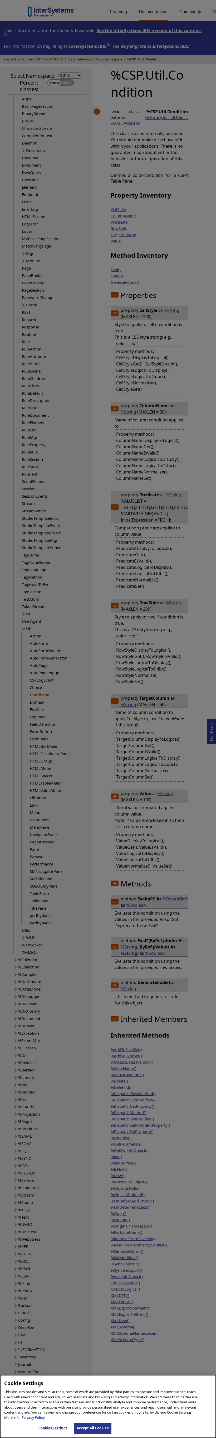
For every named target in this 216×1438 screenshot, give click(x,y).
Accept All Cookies (92, 1428)
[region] (108, 1406)
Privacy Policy (33, 1417)
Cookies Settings (52, 1428)
